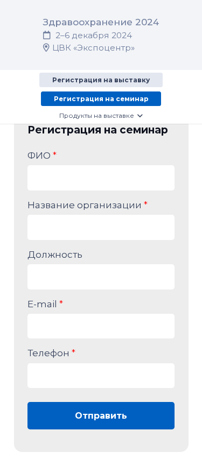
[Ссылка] (101, 35)
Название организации (87, 205)
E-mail (45, 304)
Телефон (51, 353)
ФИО (42, 155)
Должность (54, 254)
